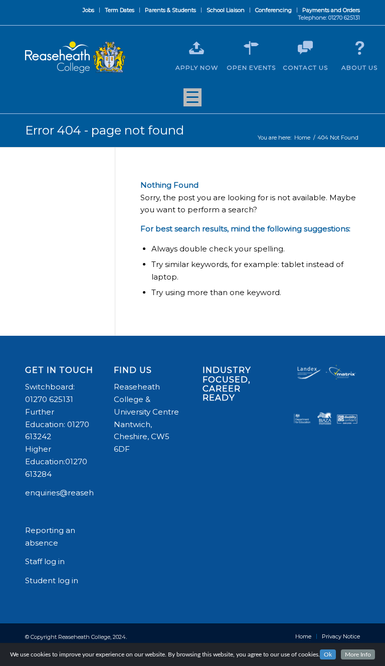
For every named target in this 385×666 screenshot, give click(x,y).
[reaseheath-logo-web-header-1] (75, 57)
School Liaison (226, 10)
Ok (328, 654)
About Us (359, 67)
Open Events (251, 67)
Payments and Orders (331, 10)
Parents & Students (170, 10)
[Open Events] (251, 48)
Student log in (52, 580)
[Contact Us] (305, 48)
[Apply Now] (196, 48)
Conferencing (273, 10)
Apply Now (196, 67)
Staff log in (45, 561)
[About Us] (359, 48)
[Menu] (192, 100)
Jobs (88, 10)
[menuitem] (89, 10)
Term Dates (119, 10)
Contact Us (305, 67)
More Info (358, 654)
